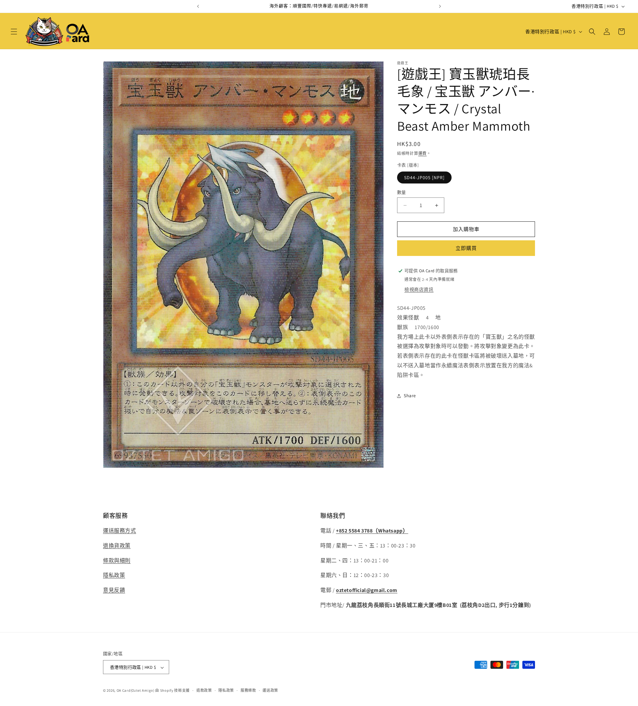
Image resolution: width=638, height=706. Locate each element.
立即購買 (466, 248)
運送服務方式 (119, 530)
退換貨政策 (117, 545)
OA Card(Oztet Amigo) (136, 690)
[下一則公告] (440, 6)
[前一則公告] (198, 6)
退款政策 (204, 690)
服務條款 (248, 690)
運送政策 (270, 690)
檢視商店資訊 (419, 290)
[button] (14, 31)
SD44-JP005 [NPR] (424, 177)
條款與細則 (117, 560)
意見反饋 (114, 590)
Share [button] (410, 396)
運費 (422, 153)
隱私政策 (114, 575)
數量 (401, 192)
